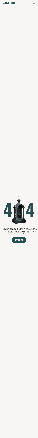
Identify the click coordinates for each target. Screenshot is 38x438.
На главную (19, 240)
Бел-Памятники (9, 2)
